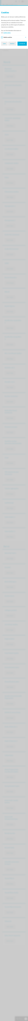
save (4, 44)
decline (12, 44)
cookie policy (7, 33)
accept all (22, 44)
